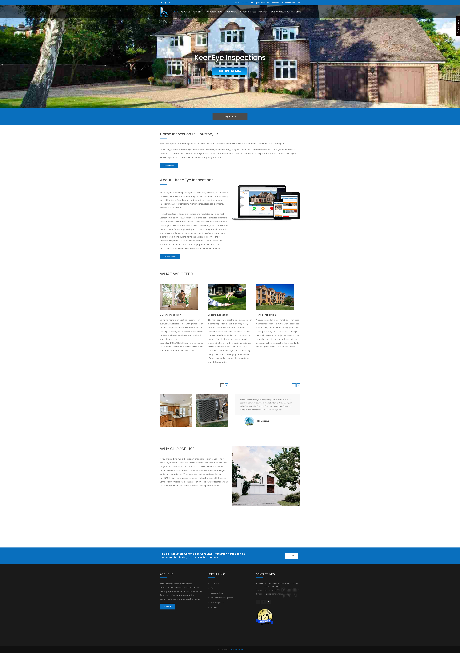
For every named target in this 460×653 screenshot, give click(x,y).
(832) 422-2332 (243, 3)
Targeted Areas (214, 12)
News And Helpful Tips (281, 12)
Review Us (168, 606)
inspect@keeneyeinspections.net (266, 3)
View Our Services (170, 257)
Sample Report (230, 116)
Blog (298, 12)
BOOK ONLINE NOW (229, 71)
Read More (169, 166)
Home (175, 12)
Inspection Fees (247, 12)
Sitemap (214, 607)
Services (197, 12)
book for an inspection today (186, 598)
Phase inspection (217, 602)
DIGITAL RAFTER (237, 649)
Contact (262, 12)
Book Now (231, 12)
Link (292, 556)
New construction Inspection (222, 598)
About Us (185, 12)
